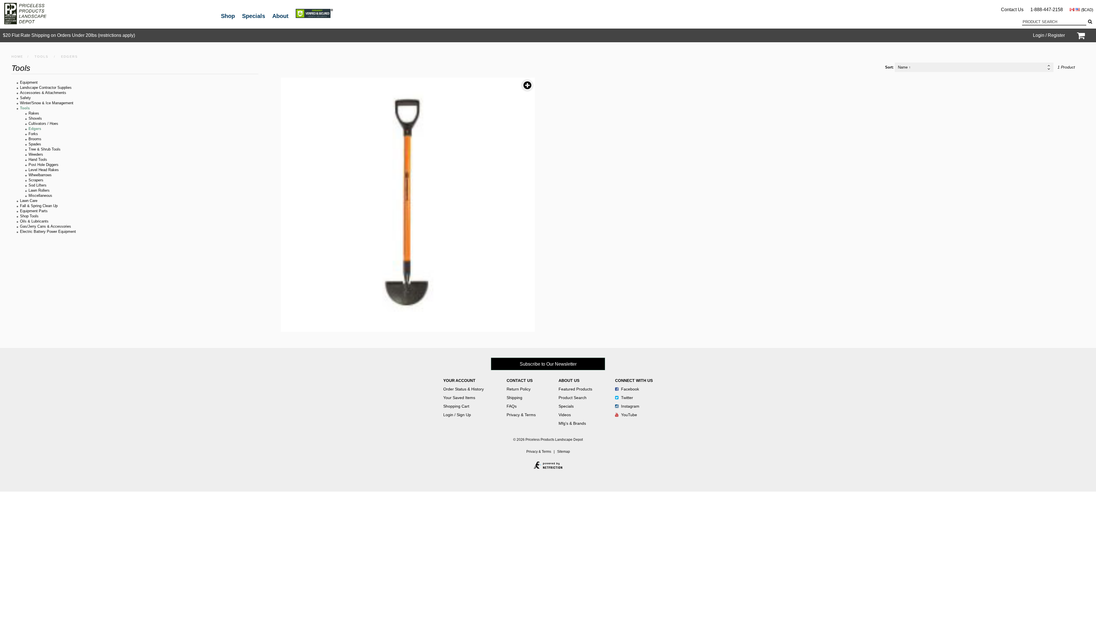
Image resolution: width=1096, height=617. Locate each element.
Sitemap (563, 452)
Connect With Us (634, 380)
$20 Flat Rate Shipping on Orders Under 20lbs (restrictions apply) (69, 35)
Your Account (459, 380)
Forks (33, 134)
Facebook (629, 389)
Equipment (29, 82)
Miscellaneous (40, 195)
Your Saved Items (459, 397)
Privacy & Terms (521, 414)
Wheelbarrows (40, 175)
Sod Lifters (38, 185)
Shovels (35, 118)
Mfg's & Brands (572, 423)
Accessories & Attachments (43, 93)
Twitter (626, 397)
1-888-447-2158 (1046, 9)
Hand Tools (38, 159)
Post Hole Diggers (44, 165)
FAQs (512, 406)
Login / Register (1049, 35)
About (280, 16)
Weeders (36, 154)
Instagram (629, 406)
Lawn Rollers (39, 190)
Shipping (514, 397)
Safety (25, 98)
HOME (17, 56)
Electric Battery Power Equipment (48, 231)
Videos (565, 414)
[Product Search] (1089, 21)
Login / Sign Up (457, 414)
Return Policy (519, 389)
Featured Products (575, 389)
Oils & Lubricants (34, 221)
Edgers (35, 129)
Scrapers (36, 180)
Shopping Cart (456, 406)
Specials (253, 16)
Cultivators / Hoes (43, 123)
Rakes (34, 113)
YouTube (628, 414)
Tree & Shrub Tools (45, 149)
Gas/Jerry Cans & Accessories (45, 226)
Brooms (35, 139)
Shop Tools (29, 216)
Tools (41, 56)
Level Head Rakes (44, 170)
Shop (228, 16)
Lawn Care (28, 201)
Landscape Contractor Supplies (46, 87)
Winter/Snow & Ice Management (46, 103)
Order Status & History (463, 389)
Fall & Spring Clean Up (39, 206)
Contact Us (1012, 9)
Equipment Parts (34, 211)
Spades (35, 144)
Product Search (573, 397)
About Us (569, 380)
